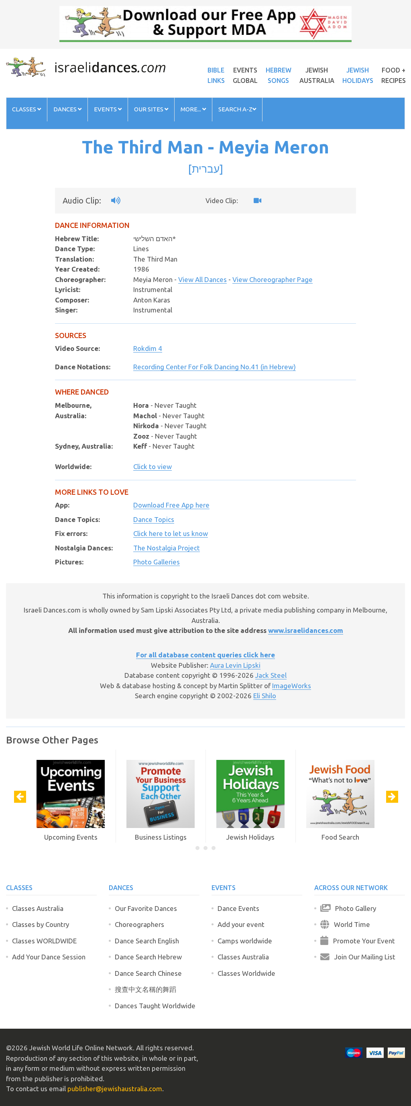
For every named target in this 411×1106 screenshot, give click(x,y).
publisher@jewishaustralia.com (114, 1088)
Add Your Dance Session (48, 957)
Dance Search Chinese (148, 973)
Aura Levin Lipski (235, 665)
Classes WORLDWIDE (44, 941)
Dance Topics (153, 519)
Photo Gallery (353, 908)
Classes (24, 109)
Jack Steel (271, 675)
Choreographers (139, 924)
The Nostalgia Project (166, 548)
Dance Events (238, 908)
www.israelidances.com (305, 630)
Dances (65, 109)
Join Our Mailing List (362, 957)
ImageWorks (291, 685)
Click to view (152, 466)
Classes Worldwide (246, 973)
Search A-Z (235, 109)
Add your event (241, 924)
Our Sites (149, 109)
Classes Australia (37, 908)
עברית (206, 169)
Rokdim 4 (147, 348)
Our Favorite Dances (146, 908)
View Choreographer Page (272, 279)
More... (191, 109)
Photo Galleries (156, 562)
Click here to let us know (170, 533)
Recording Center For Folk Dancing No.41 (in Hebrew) (214, 367)
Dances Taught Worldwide (155, 1005)
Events (106, 109)
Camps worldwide (245, 941)
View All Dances (202, 279)
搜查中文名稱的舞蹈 (145, 989)
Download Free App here (171, 505)
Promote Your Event (361, 941)
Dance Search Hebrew (148, 957)
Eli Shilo (264, 695)
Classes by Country (40, 924)
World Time (349, 924)
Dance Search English (147, 941)
